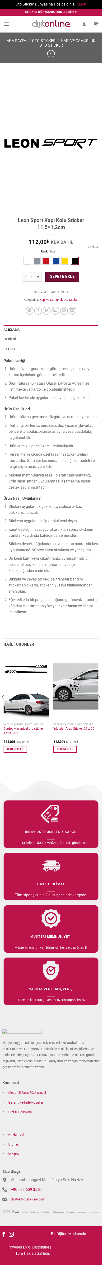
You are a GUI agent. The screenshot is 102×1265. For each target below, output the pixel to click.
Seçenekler (15, 749)
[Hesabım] (84, 24)
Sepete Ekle (62, 276)
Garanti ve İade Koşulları (26, 1103)
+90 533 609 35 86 (26, 1189)
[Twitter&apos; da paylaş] (47, 311)
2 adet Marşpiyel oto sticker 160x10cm (24, 731)
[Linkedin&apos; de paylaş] (72, 311)
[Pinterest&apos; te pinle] (64, 311)
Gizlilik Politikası (20, 1112)
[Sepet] (96, 24)
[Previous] (3, 706)
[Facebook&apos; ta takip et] (3, 1235)
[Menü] (6, 24)
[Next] (98, 706)
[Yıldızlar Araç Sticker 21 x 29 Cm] (75, 686)
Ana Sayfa (16, 40)
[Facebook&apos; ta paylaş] (38, 311)
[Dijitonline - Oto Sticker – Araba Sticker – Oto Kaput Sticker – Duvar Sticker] (51, 24)
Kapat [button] (81, 4)
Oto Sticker (44, 40)
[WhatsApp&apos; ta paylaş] (29, 311)
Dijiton (61, 1234)
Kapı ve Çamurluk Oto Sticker (59, 299)
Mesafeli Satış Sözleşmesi (27, 1093)
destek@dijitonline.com (28, 1199)
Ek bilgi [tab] (10, 339)
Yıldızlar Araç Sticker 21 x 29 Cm (73, 731)
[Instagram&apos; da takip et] (11, 1235)
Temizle (93, 246)
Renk (44, 251)
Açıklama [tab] (12, 329)
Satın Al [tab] (10, 349)
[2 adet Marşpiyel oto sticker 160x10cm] (26, 686)
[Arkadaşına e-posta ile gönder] (55, 311)
